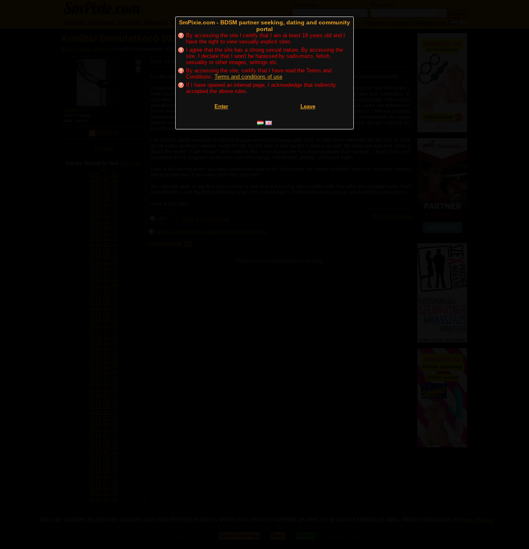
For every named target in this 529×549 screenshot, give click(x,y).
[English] (268, 123)
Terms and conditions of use (248, 77)
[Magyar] (260, 123)
